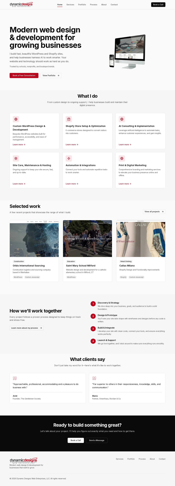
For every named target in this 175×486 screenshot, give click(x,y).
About (104, 4)
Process (93, 4)
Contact (114, 4)
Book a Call (158, 4)
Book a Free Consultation (24, 75)
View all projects (152, 211)
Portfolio (82, 4)
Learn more (18, 144)
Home (59, 4)
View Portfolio (49, 75)
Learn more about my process (24, 328)
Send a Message (96, 440)
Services (70, 4)
